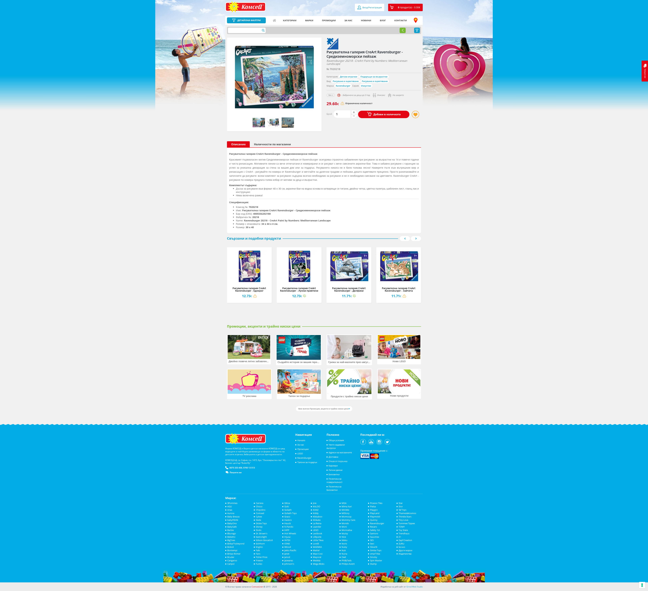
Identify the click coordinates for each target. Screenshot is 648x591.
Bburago (231, 533)
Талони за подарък (307, 462)
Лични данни (335, 470)
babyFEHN (232, 519)
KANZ (315, 509)
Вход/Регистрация (372, 7)
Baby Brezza (233, 516)
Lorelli (316, 543)
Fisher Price (261, 557)
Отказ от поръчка (338, 461)
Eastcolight (261, 536)
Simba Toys (375, 550)
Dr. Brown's (261, 533)
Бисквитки (334, 474)
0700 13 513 (249, 467)
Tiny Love (403, 519)
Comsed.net (257, 586)
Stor (401, 506)
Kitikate (316, 519)
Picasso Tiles (376, 503)
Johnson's (289, 563)
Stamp (373, 563)
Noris (344, 543)
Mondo (345, 523)
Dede (258, 519)
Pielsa (373, 506)
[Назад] (403, 30)
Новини (366, 20)
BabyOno (232, 523)
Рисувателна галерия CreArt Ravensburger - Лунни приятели (299, 289)
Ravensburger (343, 85)
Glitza (287, 503)
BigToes (231, 540)
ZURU (401, 543)
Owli (344, 557)
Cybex (259, 516)
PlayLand (374, 513)
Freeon (259, 560)
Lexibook (317, 533)
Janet (286, 553)
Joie (314, 503)
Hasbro (288, 519)
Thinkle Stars (405, 516)
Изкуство (366, 85)
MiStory (345, 513)
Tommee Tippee (407, 523)
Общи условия (336, 440)
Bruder (230, 557)
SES (372, 540)
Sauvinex (374, 536)
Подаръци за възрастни (373, 76)
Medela (316, 560)
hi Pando (288, 526)
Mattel (316, 550)
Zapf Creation (405, 540)
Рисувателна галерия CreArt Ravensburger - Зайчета (398, 289)
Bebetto (231, 536)
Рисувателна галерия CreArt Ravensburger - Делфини (349, 289)
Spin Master (376, 560)
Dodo (258, 530)
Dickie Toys (261, 523)
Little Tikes (318, 540)
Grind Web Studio (414, 586)
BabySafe (232, 526)
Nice (344, 536)
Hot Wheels (290, 533)
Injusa (287, 536)
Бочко (402, 546)
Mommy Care (348, 519)
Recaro (373, 526)
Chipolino (260, 509)
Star (401, 503)
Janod (287, 557)
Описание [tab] (238, 144)
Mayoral (317, 557)
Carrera (259, 503)
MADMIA (317, 546)
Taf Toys (402, 509)
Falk (258, 550)
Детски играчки (348, 76)
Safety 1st (375, 530)
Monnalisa (347, 530)
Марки (309, 20)
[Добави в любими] (415, 114)
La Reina (317, 523)
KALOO (316, 506)
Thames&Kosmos (407, 513)
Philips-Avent (348, 563)
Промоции (329, 20)
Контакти (400, 20)
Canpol (230, 563)
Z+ (400, 536)
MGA (344, 503)
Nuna (344, 553)
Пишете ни (236, 472)
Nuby (344, 546)
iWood (287, 546)
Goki (286, 506)
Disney (259, 526)
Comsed (260, 513)
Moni (344, 526)
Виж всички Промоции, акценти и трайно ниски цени (323, 408)
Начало (274, 20)
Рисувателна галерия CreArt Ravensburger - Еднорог (249, 289)
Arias (229, 509)
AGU (229, 506)
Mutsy (345, 533)
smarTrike (375, 553)
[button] (405, 7)
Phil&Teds (347, 560)
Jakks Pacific (290, 550)
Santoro (374, 533)
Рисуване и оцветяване (346, 81)
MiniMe (345, 509)
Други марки (405, 550)
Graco (287, 516)
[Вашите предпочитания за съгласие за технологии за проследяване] (642, 585)
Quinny (373, 519)
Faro (258, 553)
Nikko (344, 540)
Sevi (372, 543)
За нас (348, 20)
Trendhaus (404, 533)
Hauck (287, 523)
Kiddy (316, 513)
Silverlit (373, 546)
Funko (259, 563)
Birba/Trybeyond (235, 543)
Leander (317, 526)
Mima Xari (347, 506)
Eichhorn (260, 543)
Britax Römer (233, 553)
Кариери (333, 465)
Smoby (373, 557)
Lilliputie (317, 536)
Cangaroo (232, 560)
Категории (289, 20)
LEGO (300, 453)
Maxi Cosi (317, 553)
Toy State (403, 530)
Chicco (259, 506)
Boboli (230, 546)
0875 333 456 (235, 467)
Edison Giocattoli (264, 540)
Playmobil (375, 516)
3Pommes (232, 503)
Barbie (230, 530)
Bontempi (232, 550)
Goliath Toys (290, 513)
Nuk (344, 550)
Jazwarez (288, 560)
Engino (259, 546)
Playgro (374, 509)
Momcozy (347, 516)
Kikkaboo (317, 516)
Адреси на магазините (415, 20)
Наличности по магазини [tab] (272, 144)
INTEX (287, 540)
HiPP (286, 530)
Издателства (405, 553)
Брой (329, 113)
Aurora (230, 513)
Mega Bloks (318, 563)
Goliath (288, 509)
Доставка (333, 456)
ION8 (287, 543)
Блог (383, 20)
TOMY (402, 526)
